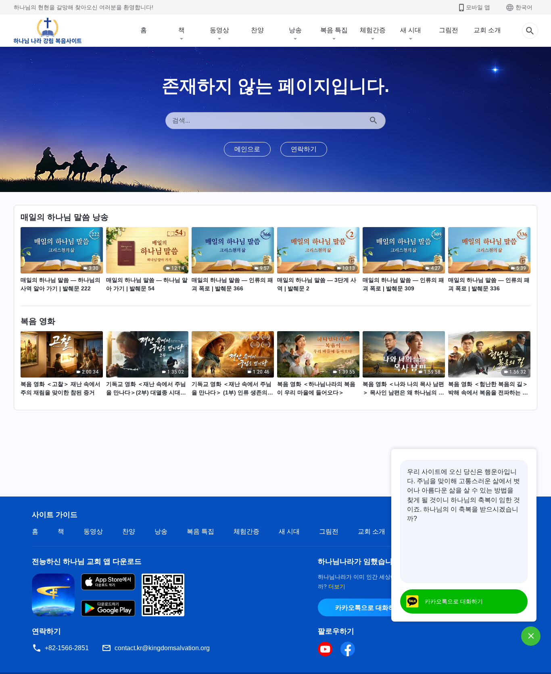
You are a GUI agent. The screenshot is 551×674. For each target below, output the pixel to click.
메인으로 (247, 149)
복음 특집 (334, 30)
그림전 (448, 30)
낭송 (295, 30)
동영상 (219, 30)
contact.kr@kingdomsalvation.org (162, 648)
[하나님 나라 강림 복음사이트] (47, 31)
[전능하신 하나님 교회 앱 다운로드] (53, 594)
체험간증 (373, 30)
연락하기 (304, 149)
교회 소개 (487, 30)
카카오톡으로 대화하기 (368, 607)
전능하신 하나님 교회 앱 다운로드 (87, 561)
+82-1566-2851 (67, 648)
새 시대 (410, 30)
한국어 (524, 7)
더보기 (336, 586)
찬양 (257, 30)
